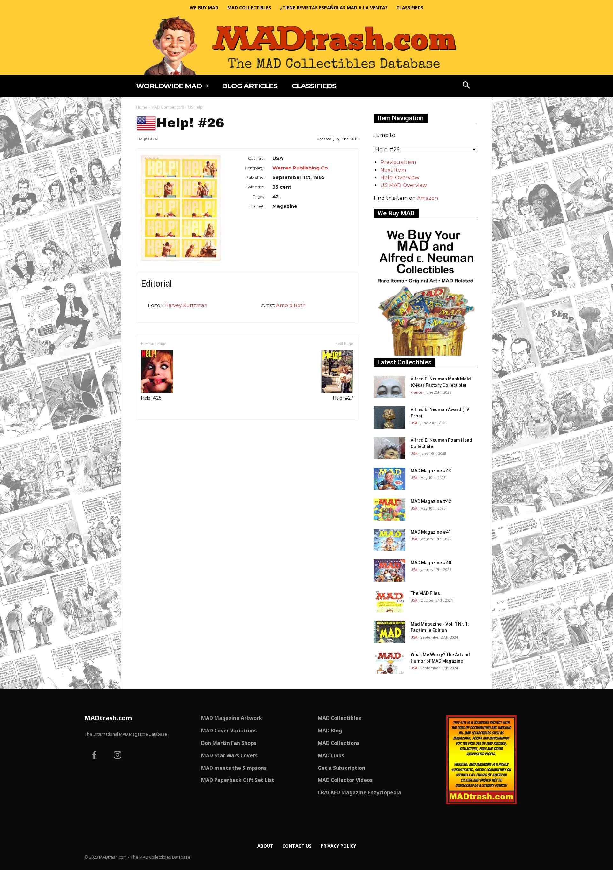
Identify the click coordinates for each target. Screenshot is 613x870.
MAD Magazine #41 (431, 532)
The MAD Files (425, 593)
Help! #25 (151, 398)
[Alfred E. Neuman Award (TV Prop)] (389, 417)
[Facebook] (94, 756)
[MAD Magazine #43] (389, 479)
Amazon (427, 198)
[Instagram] (118, 756)
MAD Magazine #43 (431, 470)
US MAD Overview (403, 185)
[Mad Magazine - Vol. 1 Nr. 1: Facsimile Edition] (389, 632)
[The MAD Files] (389, 601)
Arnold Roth (291, 305)
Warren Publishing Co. (300, 168)
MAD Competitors (167, 107)
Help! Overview (399, 178)
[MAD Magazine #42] (389, 509)
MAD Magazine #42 (431, 501)
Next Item (393, 170)
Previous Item (398, 162)
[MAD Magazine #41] (389, 540)
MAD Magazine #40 (431, 562)
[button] (466, 86)
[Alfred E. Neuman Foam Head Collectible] (389, 448)
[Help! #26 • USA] (181, 208)
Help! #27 (343, 398)
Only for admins (158, 431)
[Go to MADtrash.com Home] (306, 45)
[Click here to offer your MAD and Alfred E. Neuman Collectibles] (425, 354)
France (416, 392)
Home (141, 107)
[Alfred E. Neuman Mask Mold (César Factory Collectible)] (389, 387)
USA (414, 422)
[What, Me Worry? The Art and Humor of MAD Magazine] (389, 662)
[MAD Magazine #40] (389, 570)
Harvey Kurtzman (185, 305)
